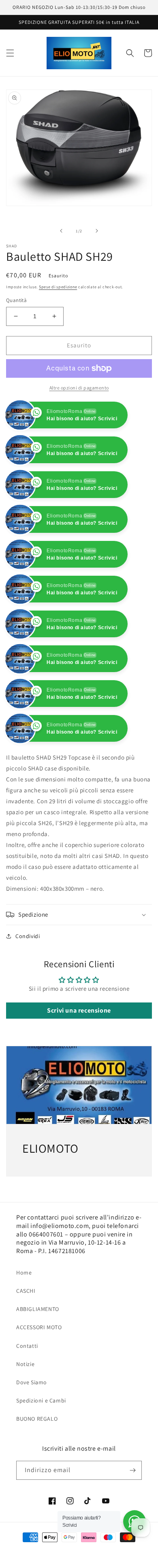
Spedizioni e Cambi (41, 1400)
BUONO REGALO (37, 1418)
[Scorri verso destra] (97, 231)
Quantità (16, 300)
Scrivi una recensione (79, 1010)
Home (24, 1272)
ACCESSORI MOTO (39, 1327)
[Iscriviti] (132, 1470)
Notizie (25, 1364)
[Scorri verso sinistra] (61, 231)
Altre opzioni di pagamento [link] (79, 388)
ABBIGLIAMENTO (37, 1309)
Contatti (27, 1345)
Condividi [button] (27, 936)
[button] (10, 53)
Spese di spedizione (58, 286)
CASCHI (26, 1290)
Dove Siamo (31, 1382)
